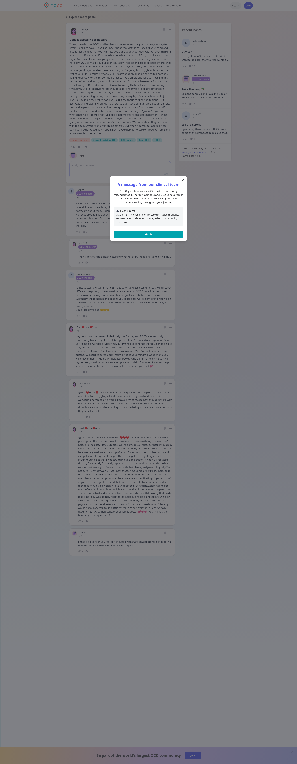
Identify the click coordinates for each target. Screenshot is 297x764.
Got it (148, 234)
